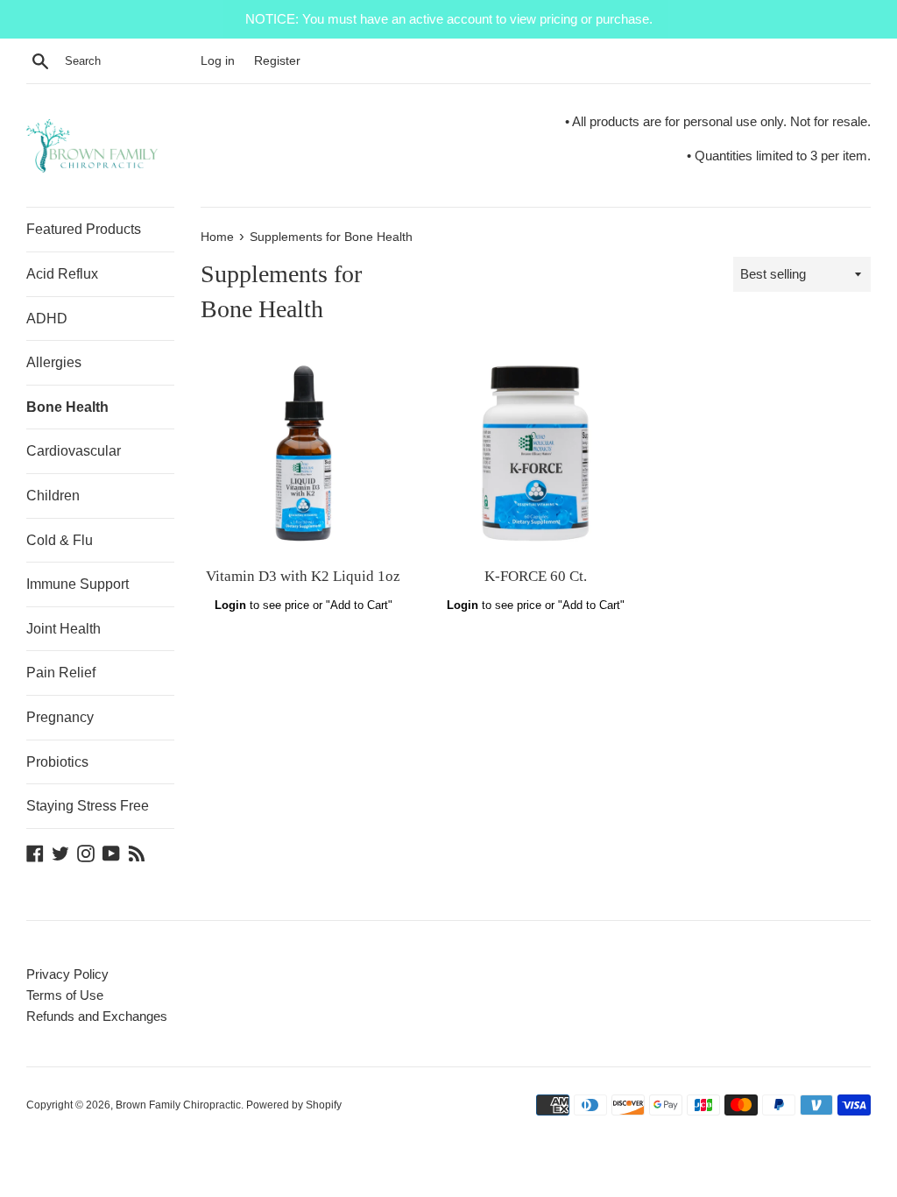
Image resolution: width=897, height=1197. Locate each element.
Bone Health (67, 407)
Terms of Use (64, 995)
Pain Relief (60, 672)
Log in (218, 60)
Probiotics (57, 761)
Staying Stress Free (87, 805)
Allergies (53, 362)
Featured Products (83, 229)
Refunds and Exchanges (96, 1016)
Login (230, 605)
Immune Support (77, 584)
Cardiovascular (73, 450)
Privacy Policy (67, 974)
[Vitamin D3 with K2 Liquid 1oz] (303, 453)
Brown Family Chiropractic (178, 1105)
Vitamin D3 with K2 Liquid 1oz (303, 576)
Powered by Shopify (294, 1105)
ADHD (46, 318)
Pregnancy (60, 717)
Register (277, 60)
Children (53, 495)
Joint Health (63, 628)
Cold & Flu (59, 540)
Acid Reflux (62, 273)
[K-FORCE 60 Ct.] (536, 453)
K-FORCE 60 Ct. (535, 576)
